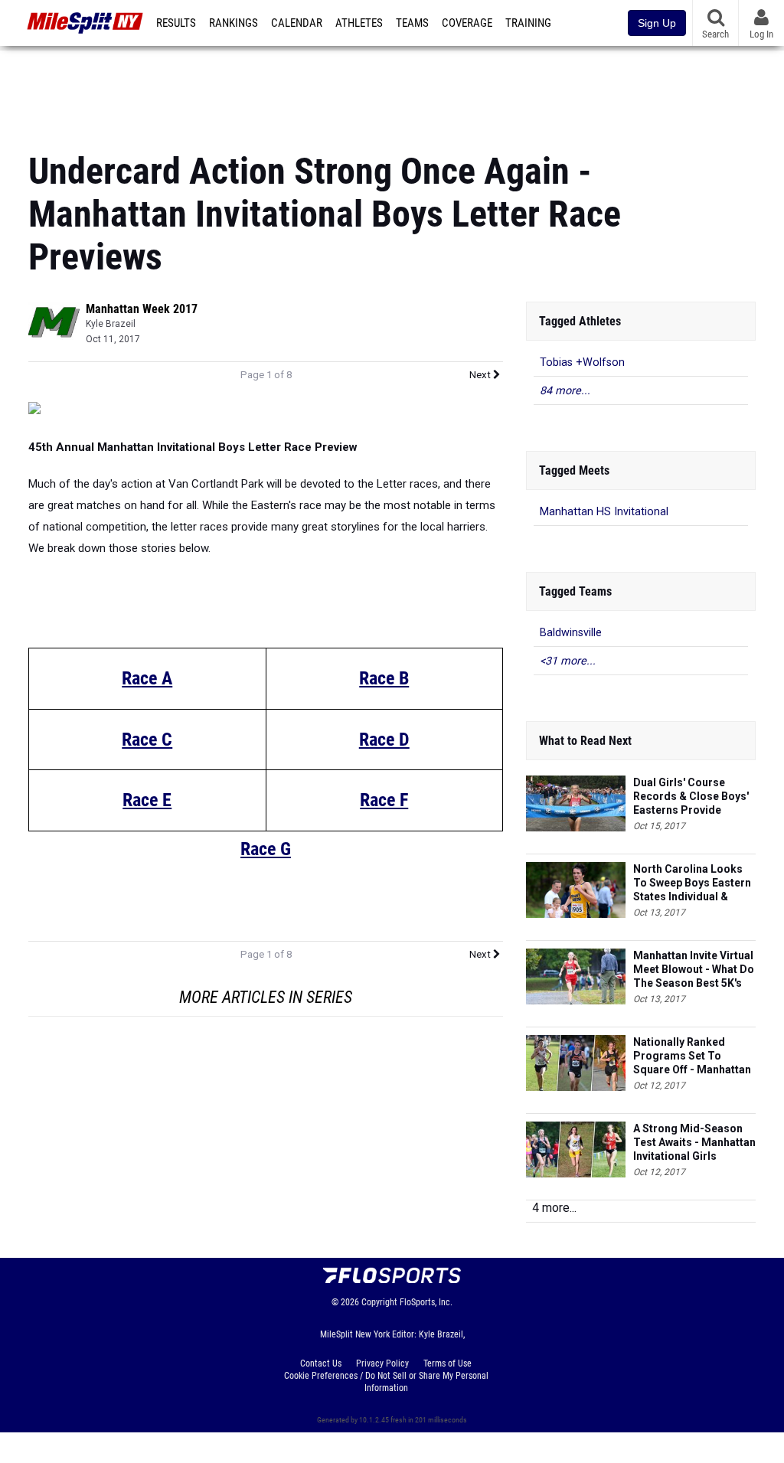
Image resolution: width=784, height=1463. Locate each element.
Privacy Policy (382, 1363)
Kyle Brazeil (111, 323)
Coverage (467, 23)
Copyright (379, 1302)
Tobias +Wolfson (582, 362)
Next (481, 374)
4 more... (554, 1207)
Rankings (233, 23)
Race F (384, 800)
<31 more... (568, 661)
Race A (147, 678)
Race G (265, 849)
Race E (147, 800)
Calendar (296, 23)
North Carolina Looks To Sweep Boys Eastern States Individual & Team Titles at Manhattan (692, 883)
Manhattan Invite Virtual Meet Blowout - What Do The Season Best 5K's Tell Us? (693, 969)
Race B (384, 678)
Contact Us (320, 1363)
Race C (147, 739)
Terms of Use (447, 1363)
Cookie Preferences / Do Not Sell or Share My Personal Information (386, 1381)
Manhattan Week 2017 (142, 309)
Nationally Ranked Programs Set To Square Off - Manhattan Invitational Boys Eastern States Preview (692, 1056)
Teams (412, 23)
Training (528, 23)
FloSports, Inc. (426, 1302)
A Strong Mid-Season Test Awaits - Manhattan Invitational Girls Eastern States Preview (694, 1142)
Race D (384, 739)
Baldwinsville (571, 632)
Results (176, 23)
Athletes (359, 23)
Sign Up (657, 23)
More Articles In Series (265, 997)
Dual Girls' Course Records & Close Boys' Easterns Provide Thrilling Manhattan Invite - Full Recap (691, 796)
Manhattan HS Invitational (604, 511)
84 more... (565, 390)
